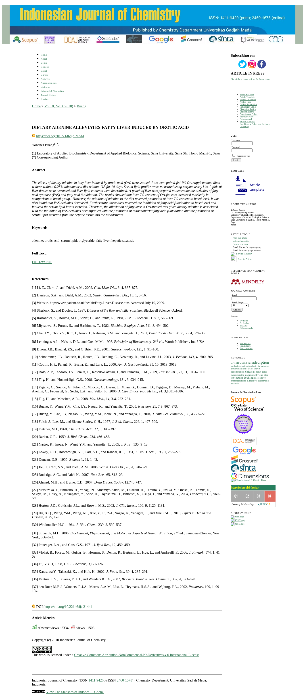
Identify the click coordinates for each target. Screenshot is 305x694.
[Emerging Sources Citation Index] (243, 436)
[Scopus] (243, 403)
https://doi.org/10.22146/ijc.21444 (60, 136)
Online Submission (248, 104)
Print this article (240, 238)
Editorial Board (247, 111)
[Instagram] (252, 68)
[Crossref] (244, 463)
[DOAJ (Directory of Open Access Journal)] (244, 445)
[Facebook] (261, 68)
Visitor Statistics (247, 121)
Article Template (247, 97)
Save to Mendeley (244, 253)
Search (44, 71)
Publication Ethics (248, 107)
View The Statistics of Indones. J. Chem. (75, 692)
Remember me (243, 156)
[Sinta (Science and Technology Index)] (243, 472)
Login (44, 63)
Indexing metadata (241, 241)
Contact (45, 99)
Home (44, 55)
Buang (81, 106)
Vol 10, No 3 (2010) (58, 106)
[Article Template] (247, 195)
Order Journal (246, 119)
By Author (244, 323)
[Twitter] (242, 68)
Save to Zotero (244, 259)
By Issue (244, 320)
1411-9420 (96, 680)
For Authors (245, 346)
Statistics (45, 87)
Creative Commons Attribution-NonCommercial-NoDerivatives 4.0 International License (136, 655)
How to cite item (240, 244)
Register (45, 67)
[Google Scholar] (244, 454)
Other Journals (246, 328)
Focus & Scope (247, 94)
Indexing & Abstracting (52, 91)
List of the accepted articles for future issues (250, 79)
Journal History (48, 95)
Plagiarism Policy (248, 109)
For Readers (245, 343)
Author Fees (245, 102)
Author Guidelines (248, 99)
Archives (45, 79)
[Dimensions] (250, 478)
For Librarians (246, 348)
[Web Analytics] (38, 692)
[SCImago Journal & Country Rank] (248, 480)
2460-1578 (124, 680)
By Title (243, 325)
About (44, 59)
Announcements (49, 83)
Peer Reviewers (246, 116)
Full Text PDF (42, 262)
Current (44, 75)
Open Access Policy (248, 114)
